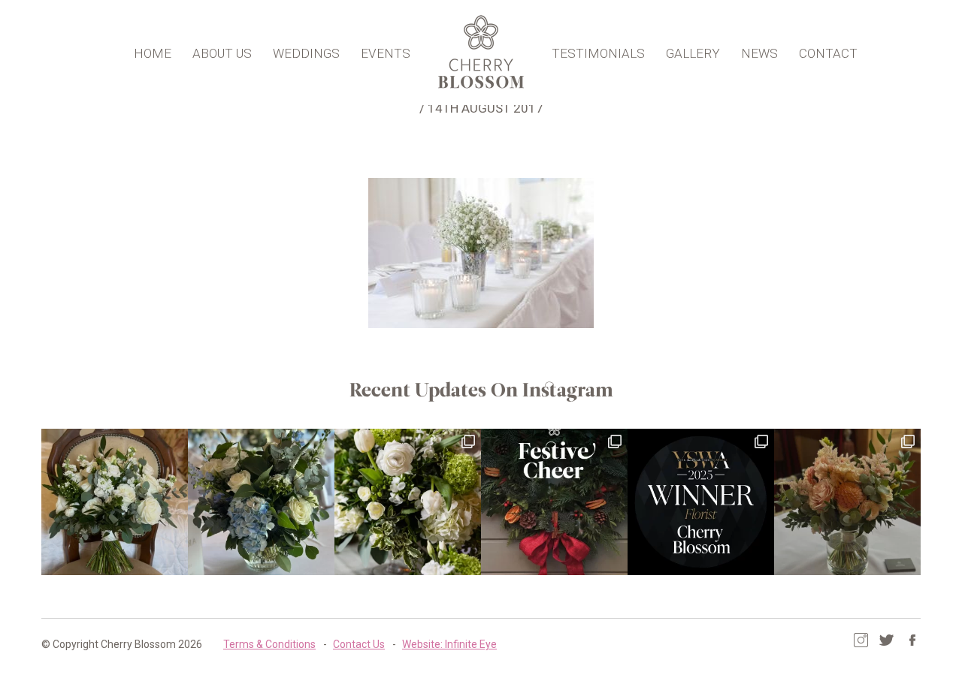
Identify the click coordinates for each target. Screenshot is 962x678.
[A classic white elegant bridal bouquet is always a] (114, 502)
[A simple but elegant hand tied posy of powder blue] (261, 502)
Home (152, 53)
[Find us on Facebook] (912, 640)
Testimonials (598, 53)
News (759, 53)
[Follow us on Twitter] (886, 640)
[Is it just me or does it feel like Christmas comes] (554, 502)
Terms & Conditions (269, 644)
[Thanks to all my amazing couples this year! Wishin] (407, 502)
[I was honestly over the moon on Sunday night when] (701, 502)
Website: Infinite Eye (449, 644)
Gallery (693, 53)
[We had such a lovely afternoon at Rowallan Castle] (847, 502)
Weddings (306, 53)
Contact (828, 53)
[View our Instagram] (861, 640)
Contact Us (359, 644)
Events (385, 53)
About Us (222, 53)
